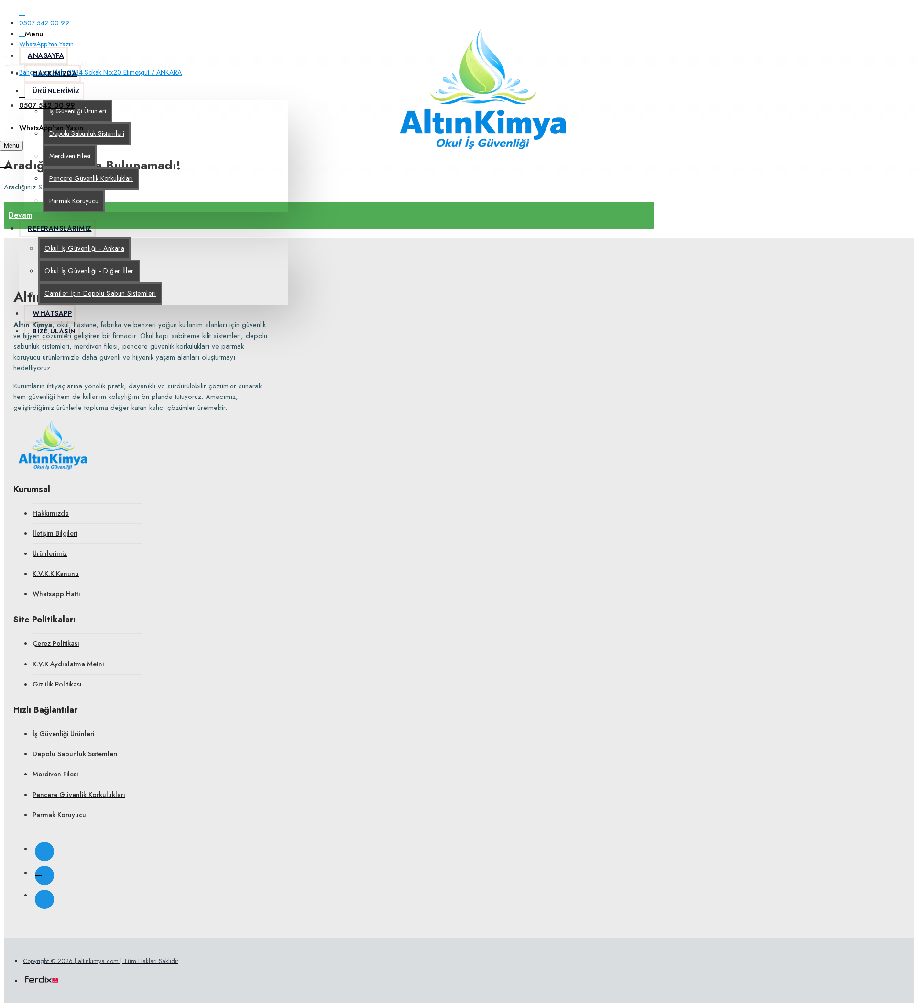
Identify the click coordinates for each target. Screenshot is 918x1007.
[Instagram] (44, 851)
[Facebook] (44, 875)
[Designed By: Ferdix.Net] (41, 980)
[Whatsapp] (44, 899)
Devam (20, 215)
